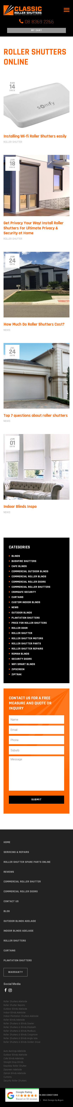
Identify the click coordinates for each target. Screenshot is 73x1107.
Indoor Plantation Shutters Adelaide (21, 1016)
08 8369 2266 (39, 21)
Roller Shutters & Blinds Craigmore (21, 1034)
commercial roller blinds (29, 576)
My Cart (36, 30)
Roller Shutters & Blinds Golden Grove (22, 1042)
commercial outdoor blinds (30, 571)
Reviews (9, 872)
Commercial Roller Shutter (22, 881)
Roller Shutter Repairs (27, 649)
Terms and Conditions (46, 1095)
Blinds (16, 556)
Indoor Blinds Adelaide (18, 931)
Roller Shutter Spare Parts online (27, 862)
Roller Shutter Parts (26, 643)
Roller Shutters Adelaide (15, 1001)
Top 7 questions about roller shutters (36, 415)
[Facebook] (5, 990)
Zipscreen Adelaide (13, 1069)
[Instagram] (10, 990)
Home (7, 842)
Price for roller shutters (29, 623)
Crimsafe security (24, 592)
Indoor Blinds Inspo (20, 506)
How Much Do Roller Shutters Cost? (34, 324)
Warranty (15, 972)
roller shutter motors (27, 638)
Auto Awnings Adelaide (15, 1051)
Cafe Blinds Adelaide (14, 1058)
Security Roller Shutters (15, 1080)
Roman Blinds (20, 654)
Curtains (17, 597)
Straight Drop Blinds (13, 1062)
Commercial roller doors (29, 582)
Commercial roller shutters (31, 587)
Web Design (49, 1100)
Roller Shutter (13, 142)
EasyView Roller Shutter (15, 1065)
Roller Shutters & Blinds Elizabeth (20, 1027)
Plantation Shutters (26, 618)
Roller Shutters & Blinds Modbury (20, 1031)
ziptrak (17, 674)
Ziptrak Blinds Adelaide (15, 1073)
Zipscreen (18, 669)
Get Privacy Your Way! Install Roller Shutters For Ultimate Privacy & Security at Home (34, 228)
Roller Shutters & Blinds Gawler (19, 1023)
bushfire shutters (24, 561)
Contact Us (11, 901)
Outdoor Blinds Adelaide (20, 921)
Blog (7, 911)
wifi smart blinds (23, 664)
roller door (20, 628)
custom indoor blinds (26, 602)
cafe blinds (19, 566)
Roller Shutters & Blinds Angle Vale (21, 1038)
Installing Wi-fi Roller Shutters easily (35, 136)
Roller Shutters (15, 941)
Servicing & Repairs (16, 852)
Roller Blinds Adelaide (14, 1019)
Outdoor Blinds (22, 613)
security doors (22, 659)
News (7, 330)
